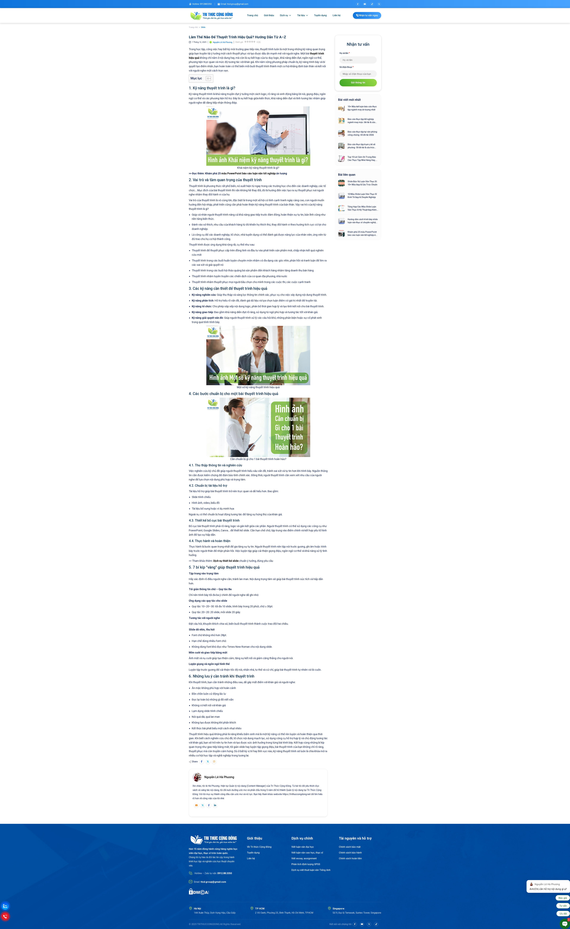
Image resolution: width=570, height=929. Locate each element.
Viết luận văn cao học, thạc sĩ (307, 852)
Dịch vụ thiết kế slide (226, 560)
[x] (369, 924)
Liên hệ (337, 15)
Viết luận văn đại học (302, 846)
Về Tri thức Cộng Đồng (259, 846)
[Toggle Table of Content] (207, 78)
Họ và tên (344, 53)
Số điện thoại (346, 67)
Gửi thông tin (358, 82)
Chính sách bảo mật (350, 846)
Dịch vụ (284, 15)
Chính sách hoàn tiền (350, 858)
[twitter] (379, 4)
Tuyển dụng (320, 15)
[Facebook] (358, 4)
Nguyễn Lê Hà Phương (219, 777)
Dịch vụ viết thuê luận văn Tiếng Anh (310, 870)
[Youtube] (365, 4)
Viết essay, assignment (304, 858)
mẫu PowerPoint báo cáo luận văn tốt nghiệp (248, 173)
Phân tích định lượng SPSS (305, 864)
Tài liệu (301, 15)
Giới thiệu (269, 15)
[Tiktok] (372, 4)
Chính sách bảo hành (350, 852)
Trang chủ (252, 15)
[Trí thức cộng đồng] (212, 15)
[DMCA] (199, 891)
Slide (203, 27)
